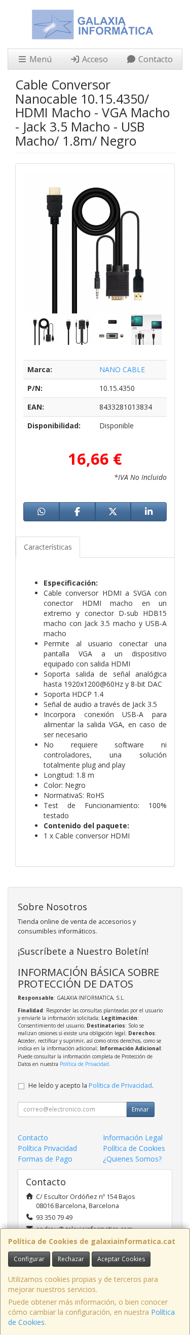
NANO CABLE (122, 369)
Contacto (154, 59)
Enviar (140, 1109)
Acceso (94, 59)
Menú (39, 59)
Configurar (29, 1259)
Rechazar (71, 1259)
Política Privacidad (47, 1148)
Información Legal (133, 1137)
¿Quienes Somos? (132, 1159)
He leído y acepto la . (91, 1085)
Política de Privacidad (84, 1063)
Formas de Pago (45, 1159)
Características (48, 547)
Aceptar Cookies (121, 1259)
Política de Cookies (134, 1148)
